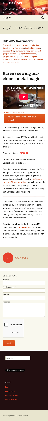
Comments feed (11, 395)
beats (38, 48)
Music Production (32, 45)
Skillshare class (23, 227)
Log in (7, 387)
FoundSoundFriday (22, 51)
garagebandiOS (9, 56)
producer (31, 59)
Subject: (6, 294)
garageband (36, 51)
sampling (6, 62)
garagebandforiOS (10, 53)
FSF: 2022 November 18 (18, 41)
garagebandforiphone (27, 53)
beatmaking (30, 48)
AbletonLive (19, 48)
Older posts (17, 257)
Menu (5, 17)
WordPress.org (11, 399)
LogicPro (34, 56)
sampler (39, 59)
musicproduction (20, 59)
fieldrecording (8, 51)
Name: (6, 279)
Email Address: (9, 287)
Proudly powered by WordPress (15, 415)
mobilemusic (8, 59)
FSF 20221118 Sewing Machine (13, 112)
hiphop (19, 56)
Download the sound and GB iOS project (21, 118)
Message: (7, 302)
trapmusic (15, 62)
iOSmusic (26, 56)
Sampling (6, 48)
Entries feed (10, 391)
